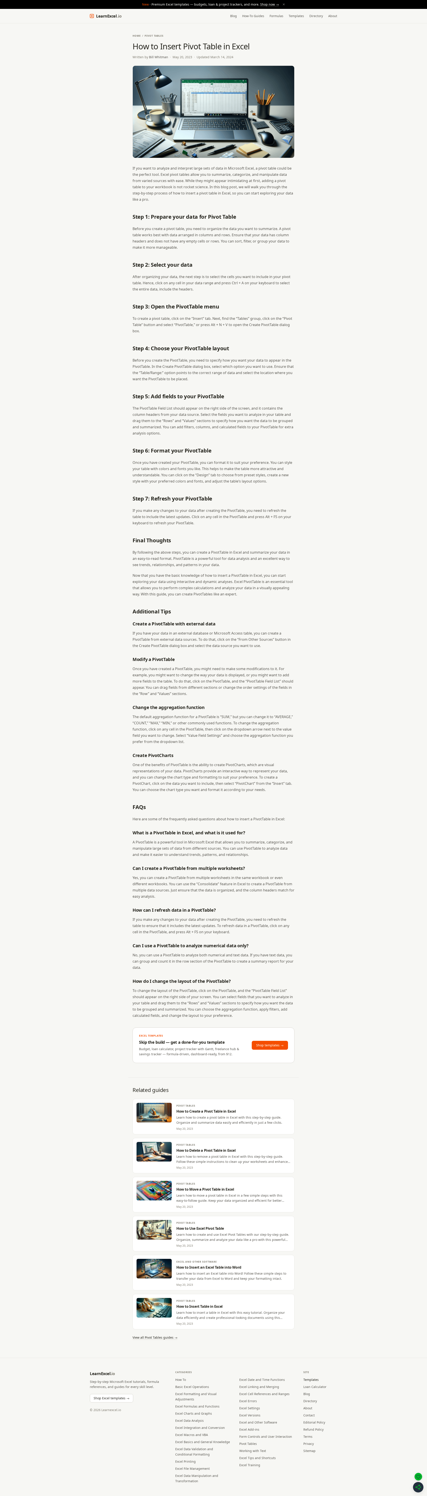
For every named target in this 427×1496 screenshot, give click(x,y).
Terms (307, 1436)
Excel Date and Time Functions (262, 1380)
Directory (316, 16)
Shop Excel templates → (111, 1398)
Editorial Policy (314, 1422)
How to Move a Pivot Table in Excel (205, 1189)
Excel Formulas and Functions (197, 1406)
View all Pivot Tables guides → (155, 1337)
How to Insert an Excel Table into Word (208, 1267)
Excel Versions (249, 1415)
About (332, 16)
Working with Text (252, 1451)
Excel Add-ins (249, 1429)
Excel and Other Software (196, 1261)
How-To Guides (253, 16)
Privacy (308, 1444)
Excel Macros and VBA (191, 1435)
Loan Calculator (314, 1387)
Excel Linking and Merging (259, 1387)
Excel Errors (248, 1401)
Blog (233, 16)
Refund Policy (313, 1429)
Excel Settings (249, 1408)
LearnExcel (108, 16)
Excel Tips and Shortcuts (257, 1458)
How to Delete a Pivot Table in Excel (206, 1150)
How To (180, 1380)
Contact (309, 1415)
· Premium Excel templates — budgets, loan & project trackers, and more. (213, 4)
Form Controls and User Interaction (265, 1436)
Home (137, 35)
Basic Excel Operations (192, 1387)
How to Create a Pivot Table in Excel (206, 1111)
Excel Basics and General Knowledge (202, 1442)
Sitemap (309, 1451)
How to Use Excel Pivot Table (200, 1228)
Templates (296, 16)
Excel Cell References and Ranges (264, 1394)
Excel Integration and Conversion (200, 1428)
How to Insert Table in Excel (199, 1306)
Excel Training (249, 1465)
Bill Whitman (158, 57)
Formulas (276, 16)
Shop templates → (270, 1045)
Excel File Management (192, 1468)
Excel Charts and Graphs (193, 1413)
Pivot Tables (154, 35)
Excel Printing (185, 1461)
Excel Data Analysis (189, 1420)
